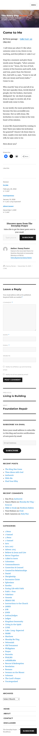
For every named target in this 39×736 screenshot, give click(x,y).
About (7, 714)
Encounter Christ (12, 579)
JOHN (7, 612)
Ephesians (9, 582)
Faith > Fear (10, 591)
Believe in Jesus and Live (15, 552)
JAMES (8, 606)
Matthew (9, 636)
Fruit (21, 511)
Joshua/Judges (11, 615)
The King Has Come (13, 469)
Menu (33, 5)
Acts (7, 543)
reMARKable (10, 660)
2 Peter (8, 537)
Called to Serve (11, 558)
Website (6, 356)
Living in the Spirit (13, 624)
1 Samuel (9, 534)
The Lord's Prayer (12, 678)
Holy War (25, 514)
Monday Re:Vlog (12, 639)
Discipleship (10, 576)
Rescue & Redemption (14, 663)
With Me (9, 478)
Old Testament (11, 645)
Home (7, 709)
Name (6, 335)
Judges (8, 618)
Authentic (9, 475)
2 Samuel (9, 540)
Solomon (9, 675)
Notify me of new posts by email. (17, 374)
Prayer (8, 651)
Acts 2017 (9, 546)
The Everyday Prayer (10, 730)
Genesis (8, 597)
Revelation (9, 666)
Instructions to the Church (16, 603)
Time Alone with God (14, 472)
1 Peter (8, 531)
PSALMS (8, 657)
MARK (8, 633)
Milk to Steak (11, 508)
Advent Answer (8, 206)
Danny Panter (11, 266)
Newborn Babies (27, 508)
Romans (8, 669)
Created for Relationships (16, 570)
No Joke (5, 185)
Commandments (12, 564)
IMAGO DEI (10, 600)
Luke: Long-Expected (14, 630)
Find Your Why (11, 481)
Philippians (10, 648)
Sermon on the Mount (14, 672)
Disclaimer (10, 723)
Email (6, 345)
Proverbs (9, 654)
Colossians (9, 561)
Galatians (9, 594)
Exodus (8, 585)
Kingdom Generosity (14, 621)
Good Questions (8, 196)
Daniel (8, 573)
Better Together (12, 555)
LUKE (5, 268)
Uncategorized (11, 681)
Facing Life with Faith (14, 588)
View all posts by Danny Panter (21, 258)
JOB (6, 609)
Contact (8, 718)
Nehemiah (9, 642)
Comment (8, 302)
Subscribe (27, 237)
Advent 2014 (10, 549)
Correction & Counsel (14, 567)
